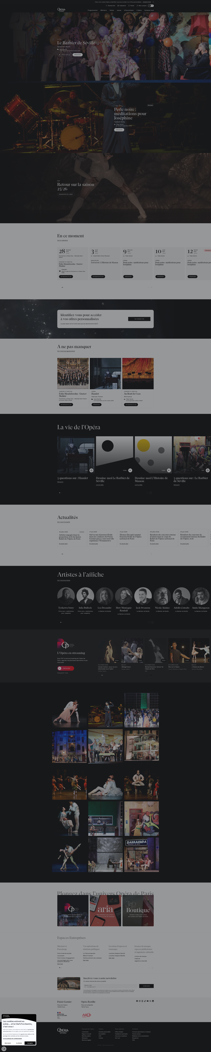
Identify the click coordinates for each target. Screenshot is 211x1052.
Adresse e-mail (87, 985)
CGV (100, 1036)
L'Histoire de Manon (198, 667)
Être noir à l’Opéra (173, 667)
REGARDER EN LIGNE (66, 194)
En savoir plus (66, 276)
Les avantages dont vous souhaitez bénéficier (65, 961)
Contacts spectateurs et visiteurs (141, 1032)
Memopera (85, 1038)
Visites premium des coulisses (92, 958)
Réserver (77, 55)
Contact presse (136, 1034)
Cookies (101, 1038)
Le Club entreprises (89, 953)
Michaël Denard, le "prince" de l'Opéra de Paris (154, 668)
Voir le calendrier (62, 240)
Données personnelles (104, 1032)
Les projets (60, 956)
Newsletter (135, 1038)
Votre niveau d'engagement (65, 958)
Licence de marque (140, 956)
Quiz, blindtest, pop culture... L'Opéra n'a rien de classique (105, 916)
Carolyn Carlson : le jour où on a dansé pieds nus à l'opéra (107, 668)
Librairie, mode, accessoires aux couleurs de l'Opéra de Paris (138, 916)
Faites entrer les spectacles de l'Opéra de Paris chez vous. (73, 916)
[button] (3, 1049)
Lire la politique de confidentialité (12, 1038)
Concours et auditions (121, 1036)
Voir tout (60, 964)
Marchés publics (86, 1036)
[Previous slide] (148, 287)
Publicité (137, 959)
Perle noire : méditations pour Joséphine (66, 612)
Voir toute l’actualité (63, 522)
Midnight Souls (125, 667)
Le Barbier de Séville (104, 611)
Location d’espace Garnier (117, 953)
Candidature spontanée (121, 1034)
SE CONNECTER (139, 319)
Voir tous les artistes (63, 580)
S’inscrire (146, 986)
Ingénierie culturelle (141, 961)
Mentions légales (86, 1040)
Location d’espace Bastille (117, 956)
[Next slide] (151, 287)
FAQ (133, 1040)
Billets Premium (88, 956)
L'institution (85, 1032)
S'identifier (147, 2)
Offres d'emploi (119, 1032)
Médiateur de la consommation (140, 1036)
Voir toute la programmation (66, 351)
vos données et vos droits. (104, 993)
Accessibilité (102, 1034)
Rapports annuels (86, 1034)
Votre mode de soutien (64, 953)
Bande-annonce (65, 55)
